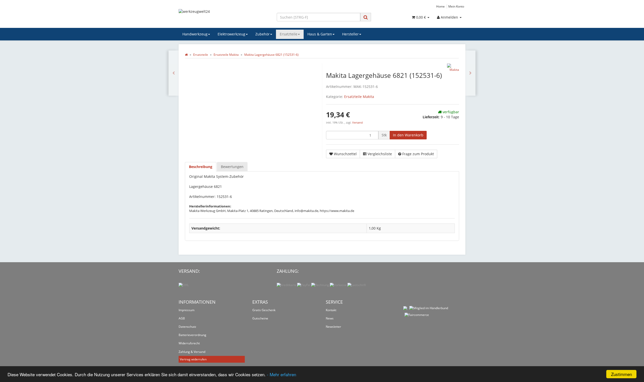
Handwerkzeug (195, 34)
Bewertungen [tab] (232, 166)
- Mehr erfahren (281, 374)
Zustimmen (621, 374)
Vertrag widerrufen (193, 359)
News (330, 318)
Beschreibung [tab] (200, 166)
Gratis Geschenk (263, 310)
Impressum (186, 310)
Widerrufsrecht (189, 343)
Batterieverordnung (192, 335)
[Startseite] (186, 54)
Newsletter (333, 326)
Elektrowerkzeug (231, 34)
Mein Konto (456, 6)
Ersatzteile (288, 34)
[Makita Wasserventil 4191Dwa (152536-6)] (470, 73)
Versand (357, 122)
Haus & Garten (319, 34)
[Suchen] (366, 17)
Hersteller (350, 34)
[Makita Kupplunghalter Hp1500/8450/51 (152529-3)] (174, 73)
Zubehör (262, 34)
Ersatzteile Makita (359, 96)
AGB (182, 318)
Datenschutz (187, 326)
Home (440, 6)
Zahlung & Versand (192, 352)
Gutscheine (260, 318)
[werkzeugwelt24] (224, 16)
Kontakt (331, 310)
